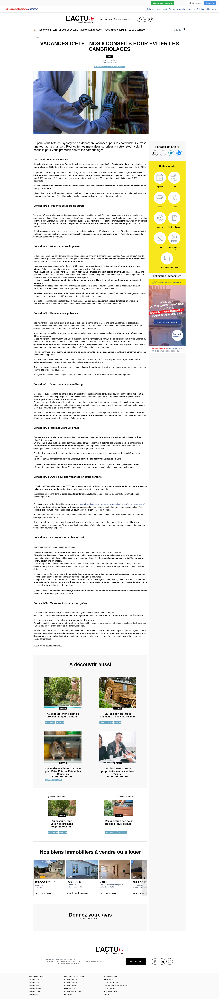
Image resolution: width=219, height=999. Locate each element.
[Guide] (174, 198)
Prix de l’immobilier (110, 991)
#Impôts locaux (106, 722)
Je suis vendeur (137, 30)
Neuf (164, 9)
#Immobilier (111, 66)
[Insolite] (160, 218)
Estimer (172, 9)
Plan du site (68, 994)
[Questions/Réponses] (167, 258)
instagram (150, 19)
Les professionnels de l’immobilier (116, 985)
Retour (37, 37)
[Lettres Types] (174, 218)
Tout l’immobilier (109, 979)
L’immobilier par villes (111, 982)
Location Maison (70, 985)
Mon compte (196, 3)
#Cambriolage (100, 66)
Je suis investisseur (91, 30)
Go (129, 19)
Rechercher (178, 30)
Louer (158, 9)
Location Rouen (34, 991)
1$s (155, 961)
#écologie (122, 832)
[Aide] (174, 178)
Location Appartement (71, 979)
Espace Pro (210, 3)
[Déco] (160, 198)
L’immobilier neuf (110, 988)
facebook (139, 19)
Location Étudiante (70, 982)
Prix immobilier (204, 9)
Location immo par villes (72, 991)
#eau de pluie (110, 832)
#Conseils (49, 780)
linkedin (145, 19)
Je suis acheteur (47, 30)
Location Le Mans (35, 988)
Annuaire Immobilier (186, 9)
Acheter (150, 9)
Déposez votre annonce (161, 3)
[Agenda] (160, 178)
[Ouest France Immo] (174, 238)
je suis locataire (68, 30)
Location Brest (34, 994)
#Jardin (117, 722)
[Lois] (160, 238)
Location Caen (34, 985)
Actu (214, 9)
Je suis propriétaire (115, 30)
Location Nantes (34, 979)
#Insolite (60, 722)
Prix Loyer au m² (70, 988)
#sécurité (121, 66)
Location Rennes (34, 982)
